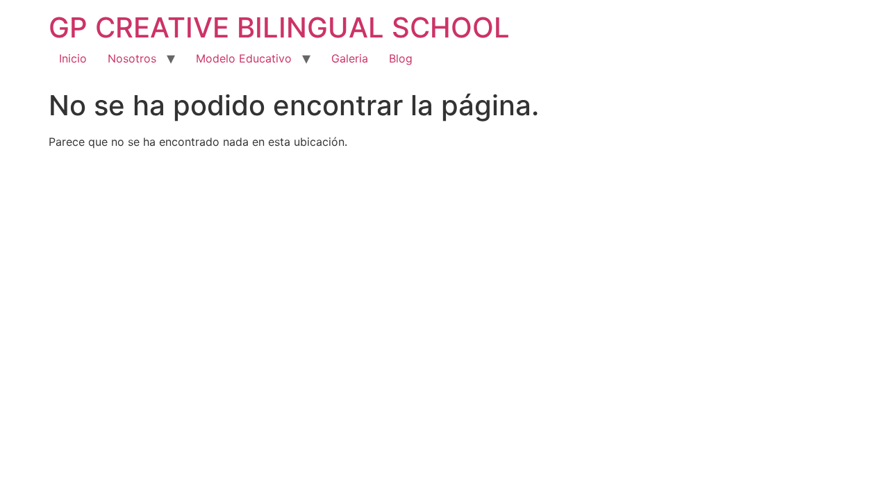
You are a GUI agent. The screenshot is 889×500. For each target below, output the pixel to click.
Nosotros (132, 58)
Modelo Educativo (244, 58)
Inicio (73, 58)
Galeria (349, 58)
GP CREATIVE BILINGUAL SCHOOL (279, 27)
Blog (401, 58)
